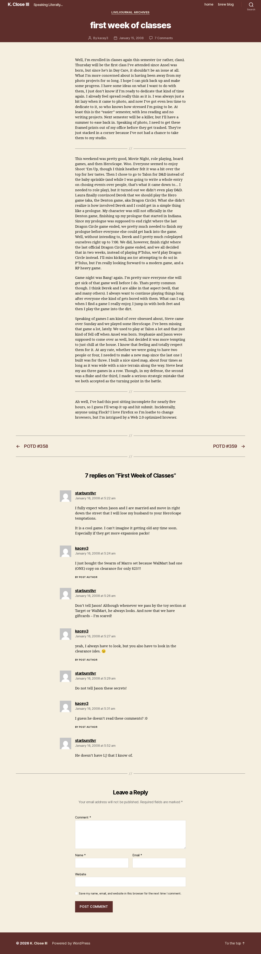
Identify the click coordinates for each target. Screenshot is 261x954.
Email (137, 855)
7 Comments (164, 38)
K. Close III (18, 4)
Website (80, 874)
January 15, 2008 (131, 38)
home (208, 4)
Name (80, 855)
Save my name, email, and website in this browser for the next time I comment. (130, 893)
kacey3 (103, 38)
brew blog (226, 4)
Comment (83, 817)
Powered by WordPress (71, 943)
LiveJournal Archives (130, 12)
